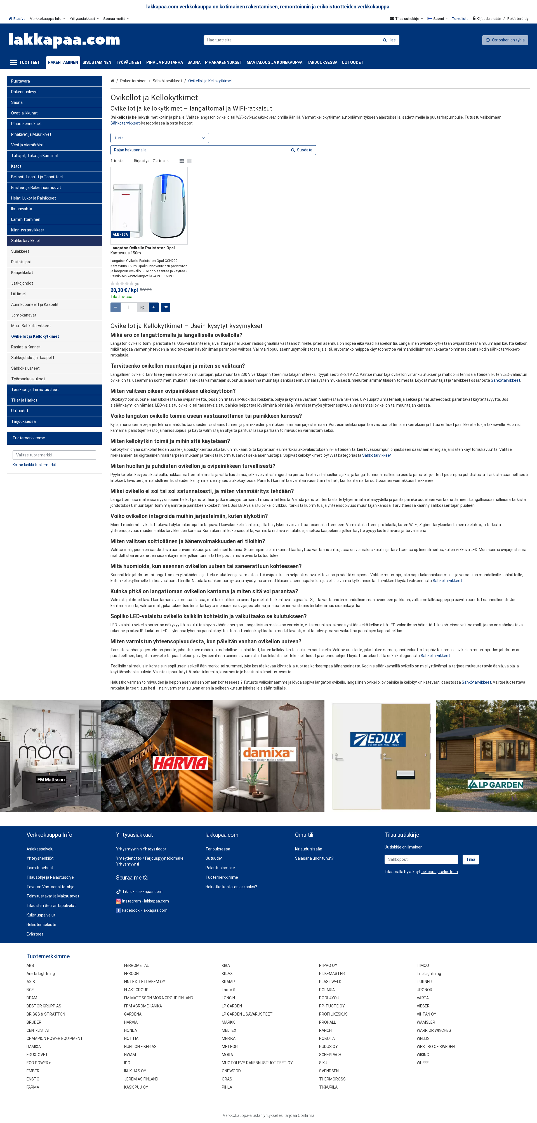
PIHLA (227, 1087)
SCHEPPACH (330, 1054)
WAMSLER (426, 1022)
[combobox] (301, 40)
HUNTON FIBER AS (140, 1046)
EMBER (33, 1071)
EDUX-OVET (37, 1054)
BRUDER (34, 1022)
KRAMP (228, 981)
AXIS (31, 981)
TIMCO (423, 965)
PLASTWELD (330, 981)
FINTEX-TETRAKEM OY (144, 981)
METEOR (230, 1046)
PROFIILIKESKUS (333, 1014)
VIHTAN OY (426, 1014)
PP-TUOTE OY (332, 1006)
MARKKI (228, 1022)
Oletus (159, 161)
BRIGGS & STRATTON (46, 1014)
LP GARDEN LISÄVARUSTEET (247, 1014)
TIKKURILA (328, 1087)
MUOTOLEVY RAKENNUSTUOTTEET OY (257, 1063)
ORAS (227, 1079)
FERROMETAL (136, 965)
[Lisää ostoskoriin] (165, 307)
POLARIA (327, 990)
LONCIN (228, 998)
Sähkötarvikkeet (125, 123)
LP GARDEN (232, 1006)
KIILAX (227, 973)
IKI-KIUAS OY (135, 1071)
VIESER (423, 1006)
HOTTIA (131, 1038)
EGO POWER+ (39, 1063)
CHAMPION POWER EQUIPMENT (55, 1038)
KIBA (226, 965)
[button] (439, 871)
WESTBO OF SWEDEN (436, 1046)
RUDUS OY (328, 1046)
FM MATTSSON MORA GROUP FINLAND (158, 998)
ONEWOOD (231, 1071)
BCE (30, 990)
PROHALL (327, 1022)
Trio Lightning (429, 973)
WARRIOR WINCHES (434, 1030)
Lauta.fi (228, 990)
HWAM (130, 1054)
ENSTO (33, 1079)
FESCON (131, 973)
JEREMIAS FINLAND (141, 1079)
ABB (30, 965)
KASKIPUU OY (136, 1087)
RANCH (325, 1030)
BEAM (32, 998)
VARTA (423, 998)
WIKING (423, 1054)
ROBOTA (327, 1038)
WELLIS (423, 1038)
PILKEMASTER (332, 973)
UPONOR (424, 990)
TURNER (424, 981)
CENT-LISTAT (38, 1030)
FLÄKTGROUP (136, 990)
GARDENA (133, 1014)
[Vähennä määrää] (115, 307)
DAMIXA (34, 1046)
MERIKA (228, 1038)
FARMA (33, 1087)
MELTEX (229, 1030)
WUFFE (423, 1063)
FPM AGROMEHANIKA (143, 1006)
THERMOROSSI (333, 1079)
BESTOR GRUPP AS (44, 1006)
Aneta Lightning (41, 973)
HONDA (130, 1030)
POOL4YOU (329, 998)
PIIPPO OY (328, 965)
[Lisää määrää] (154, 307)
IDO (127, 1063)
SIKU (323, 1063)
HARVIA (131, 1022)
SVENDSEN (329, 1071)
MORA (227, 1054)
